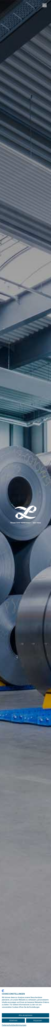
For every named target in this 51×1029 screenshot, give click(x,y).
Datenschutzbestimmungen (14, 1025)
